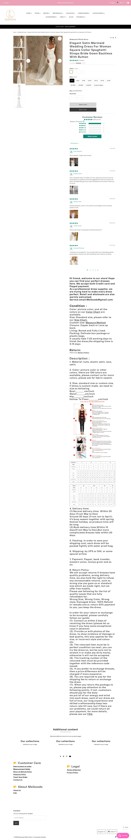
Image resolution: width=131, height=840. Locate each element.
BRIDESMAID (57, 13)
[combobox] (22, 3)
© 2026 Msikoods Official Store (23, 837)
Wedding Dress (22, 32)
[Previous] (28, 61)
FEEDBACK (80, 17)
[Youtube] (70, 756)
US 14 (102, 80)
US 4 (77, 80)
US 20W (88, 85)
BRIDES (46, 13)
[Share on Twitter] (113, 38)
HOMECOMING (83, 13)
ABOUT (63, 17)
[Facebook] (60, 756)
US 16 (108, 80)
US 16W (73, 85)
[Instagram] (63, 756)
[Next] (60, 61)
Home (14, 32)
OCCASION (70, 13)
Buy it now (83, 109)
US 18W (80, 85)
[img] (74, 149)
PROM (37, 13)
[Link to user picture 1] (74, 162)
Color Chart (93, 312)
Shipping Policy (19, 774)
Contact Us (17, 780)
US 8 (83, 80)
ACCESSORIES (51, 17)
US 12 (96, 80)
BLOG (71, 17)
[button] (74, 60)
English (113, 3)
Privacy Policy (72, 772)
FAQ (89, 714)
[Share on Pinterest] (115, 38)
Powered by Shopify (40, 837)
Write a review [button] (92, 136)
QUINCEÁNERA (98, 13)
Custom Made (98, 85)
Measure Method (96, 322)
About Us (17, 790)
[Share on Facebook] (111, 38)
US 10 (89, 80)
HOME (28, 13)
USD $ (121, 3)
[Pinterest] (66, 756)
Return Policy (83, 353)
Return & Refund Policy (22, 772)
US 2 (72, 80)
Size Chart (80, 320)
